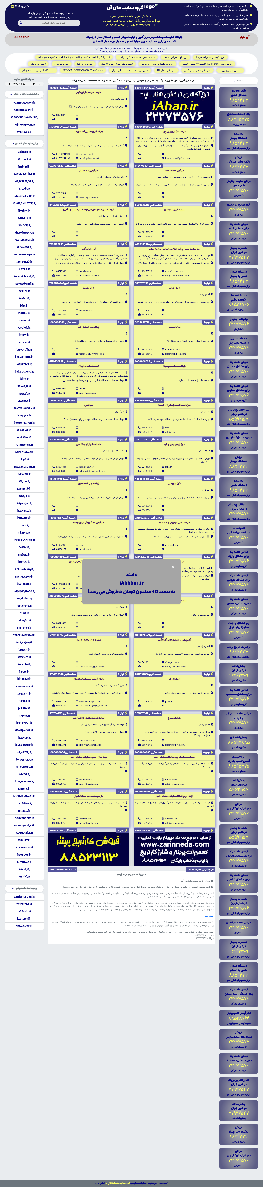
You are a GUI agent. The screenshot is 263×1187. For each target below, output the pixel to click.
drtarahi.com (171, 779)
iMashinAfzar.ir (24, 195)
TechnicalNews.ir (24, 102)
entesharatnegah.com (89, 701)
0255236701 (148, 232)
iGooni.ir (24, 320)
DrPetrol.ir (24, 503)
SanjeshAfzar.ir (24, 896)
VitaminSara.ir (24, 232)
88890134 (61, 627)
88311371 (61, 740)
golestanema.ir (86, 154)
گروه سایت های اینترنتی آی (117, 1183)
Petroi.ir (24, 291)
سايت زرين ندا (85, 63)
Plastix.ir (24, 708)
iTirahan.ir (24, 679)
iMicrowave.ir (24, 452)
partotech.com (172, 545)
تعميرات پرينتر (38, 63)
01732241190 (63, 154)
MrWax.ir (24, 474)
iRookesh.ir (24, 247)
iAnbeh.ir (24, 649)
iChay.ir (24, 671)
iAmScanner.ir (24, 744)
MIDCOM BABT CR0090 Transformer (83, 70)
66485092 (61, 388)
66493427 (61, 393)
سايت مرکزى (61, 63)
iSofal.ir (24, 298)
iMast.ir (24, 335)
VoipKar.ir (24, 152)
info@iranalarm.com (89, 275)
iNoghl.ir (24, 496)
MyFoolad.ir (24, 261)
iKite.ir (24, 305)
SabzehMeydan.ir (24, 635)
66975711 (61, 701)
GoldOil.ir (24, 327)
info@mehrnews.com (175, 353)
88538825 (61, 115)
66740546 (147, 314)
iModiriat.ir (24, 803)
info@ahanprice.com (175, 666)
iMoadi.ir (24, 188)
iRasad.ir (24, 393)
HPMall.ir (24, 810)
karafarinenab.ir (87, 740)
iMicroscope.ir (24, 371)
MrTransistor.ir (24, 539)
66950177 (147, 432)
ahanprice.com (172, 662)
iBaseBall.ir (24, 510)
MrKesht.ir (24, 693)
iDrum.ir (24, 481)
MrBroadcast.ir (24, 109)
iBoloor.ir (24, 225)
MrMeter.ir (24, 752)
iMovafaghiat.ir (24, 173)
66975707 (61, 705)
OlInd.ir (24, 459)
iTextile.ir (24, 664)
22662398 (61, 314)
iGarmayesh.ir (24, 781)
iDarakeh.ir (24, 583)
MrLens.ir (24, 788)
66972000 (147, 427)
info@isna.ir (171, 432)
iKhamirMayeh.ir (24, 796)
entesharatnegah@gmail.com (93, 705)
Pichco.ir (24, 532)
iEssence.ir (24, 657)
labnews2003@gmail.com (92, 471)
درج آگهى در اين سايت (175, 57)
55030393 (61, 471)
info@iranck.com (87, 393)
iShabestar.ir (24, 444)
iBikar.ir (24, 869)
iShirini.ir (24, 166)
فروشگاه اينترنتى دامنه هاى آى (38, 70)
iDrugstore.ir (24, 759)
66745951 (147, 310)
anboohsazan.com (174, 271)
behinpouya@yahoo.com (177, 158)
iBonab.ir (24, 342)
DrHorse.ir (24, 386)
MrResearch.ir (24, 181)
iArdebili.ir (24, 911)
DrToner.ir (24, 159)
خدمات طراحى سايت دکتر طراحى (136, 57)
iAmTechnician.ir (24, 408)
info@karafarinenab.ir (90, 744)
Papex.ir (24, 715)
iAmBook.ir (24, 854)
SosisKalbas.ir (24, 847)
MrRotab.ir (24, 627)
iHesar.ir (24, 700)
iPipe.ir (24, 378)
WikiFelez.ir (24, 131)
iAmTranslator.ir (24, 203)
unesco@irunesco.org (89, 197)
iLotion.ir (24, 210)
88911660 (61, 623)
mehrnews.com (172, 349)
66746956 (147, 701)
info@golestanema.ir (89, 158)
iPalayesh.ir (24, 722)
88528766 (147, 783)
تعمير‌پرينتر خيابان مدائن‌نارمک (117, 63)
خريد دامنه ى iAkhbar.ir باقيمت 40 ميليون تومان (207, 63)
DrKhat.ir (24, 840)
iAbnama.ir (24, 430)
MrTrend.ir (24, 488)
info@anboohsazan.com (177, 275)
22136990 (147, 466)
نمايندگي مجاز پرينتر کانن (197, 70)
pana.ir (168, 701)
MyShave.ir (24, 862)
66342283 (61, 275)
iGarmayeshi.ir (24, 239)
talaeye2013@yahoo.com (91, 353)
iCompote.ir (24, 605)
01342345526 (63, 588)
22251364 (61, 193)
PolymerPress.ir (24, 124)
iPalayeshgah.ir (24, 466)
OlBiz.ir (24, 613)
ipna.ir (168, 466)
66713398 (61, 271)
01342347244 (63, 584)
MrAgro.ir (24, 620)
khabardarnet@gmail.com (91, 666)
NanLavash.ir (24, 686)
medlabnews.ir (86, 466)
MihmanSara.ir (24, 825)
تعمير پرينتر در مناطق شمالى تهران (129, 70)
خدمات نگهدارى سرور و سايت (157, 63)
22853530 (147, 271)
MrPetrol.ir (24, 364)
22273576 (147, 779)
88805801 (147, 353)
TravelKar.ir (24, 926)
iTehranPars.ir (24, 818)
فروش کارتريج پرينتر (230, 70)
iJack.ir (24, 525)
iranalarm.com (86, 271)
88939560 (61, 427)
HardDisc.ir (24, 437)
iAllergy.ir (24, 400)
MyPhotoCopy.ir (24, 254)
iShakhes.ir (24, 518)
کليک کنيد (209, 916)
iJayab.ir (24, 269)
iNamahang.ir (24, 356)
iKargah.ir (24, 415)
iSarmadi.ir (24, 918)
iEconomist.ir (24, 832)
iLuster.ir (24, 561)
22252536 (61, 197)
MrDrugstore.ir (24, 591)
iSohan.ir (24, 313)
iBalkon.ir (24, 737)
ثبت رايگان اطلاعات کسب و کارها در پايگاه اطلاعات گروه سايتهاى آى (74, 57)
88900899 (61, 432)
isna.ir (168, 427)
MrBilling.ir (24, 598)
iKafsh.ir (24, 774)
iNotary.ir (24, 217)
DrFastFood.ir (24, 766)
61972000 (61, 545)
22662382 (61, 310)
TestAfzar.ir (24, 904)
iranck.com (84, 388)
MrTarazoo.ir (24, 576)
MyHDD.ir (24, 876)
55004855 (61, 466)
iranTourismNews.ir (24, 117)
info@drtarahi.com (174, 783)
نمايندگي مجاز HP (166, 70)
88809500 (147, 349)
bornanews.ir (85, 310)
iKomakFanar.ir (24, 276)
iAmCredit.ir (24, 349)
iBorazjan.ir (24, 642)
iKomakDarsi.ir (24, 283)
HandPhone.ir (24, 730)
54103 (145, 662)
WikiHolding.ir (24, 569)
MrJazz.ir (24, 554)
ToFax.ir (24, 547)
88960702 (147, 740)
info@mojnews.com (175, 744)
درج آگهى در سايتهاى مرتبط (210, 57)
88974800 (147, 744)
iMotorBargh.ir (24, 422)
